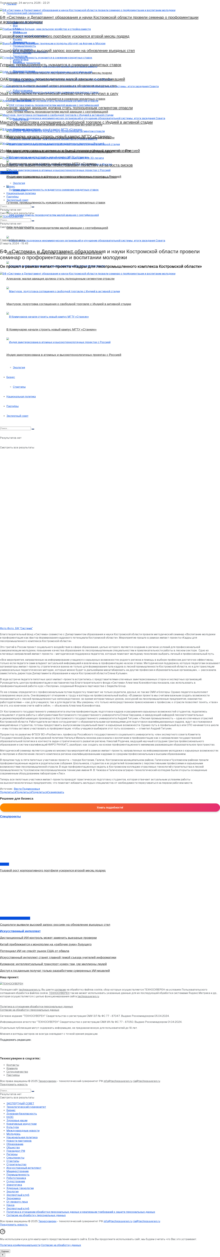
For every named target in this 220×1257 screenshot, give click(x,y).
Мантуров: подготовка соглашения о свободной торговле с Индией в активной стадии (76, 122)
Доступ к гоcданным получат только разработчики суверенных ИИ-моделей (55, 970)
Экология (19, 183)
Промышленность (17, 1174)
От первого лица (17, 1201)
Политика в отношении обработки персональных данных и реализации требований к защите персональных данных (80, 1211)
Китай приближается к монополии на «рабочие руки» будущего (46, 944)
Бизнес (10, 186)
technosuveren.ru (29, 989)
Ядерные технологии (20, 1188)
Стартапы (19, 189)
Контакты (12, 1065)
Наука (10, 1205)
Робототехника (16, 1178)
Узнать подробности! (110, 807)
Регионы (12, 1154)
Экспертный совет (17, 200)
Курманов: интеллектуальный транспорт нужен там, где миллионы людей (53, 964)
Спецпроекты (15, 1157)
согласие (60, 989)
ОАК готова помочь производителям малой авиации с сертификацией (62, 79)
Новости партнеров (19, 1140)
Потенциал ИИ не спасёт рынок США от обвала (34, 951)
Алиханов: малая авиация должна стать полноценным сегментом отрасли (66, 108)
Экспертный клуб (17, 1195)
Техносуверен (47, 1081)
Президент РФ (15, 1150)
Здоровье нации (16, 1120)
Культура (12, 1127)
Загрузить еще (9, 172)
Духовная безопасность (21, 1113)
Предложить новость (14, 1084)
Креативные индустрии (15, 918)
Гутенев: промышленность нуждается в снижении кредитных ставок (60, 65)
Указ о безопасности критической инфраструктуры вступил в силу (59, 93)
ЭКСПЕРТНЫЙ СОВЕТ (20, 1103)
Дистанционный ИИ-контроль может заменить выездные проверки (48, 937)
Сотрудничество (17, 1071)
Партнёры (12, 196)
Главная (5, 240)
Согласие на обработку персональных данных (29, 1010)
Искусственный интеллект (23, 1167)
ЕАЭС (10, 1117)
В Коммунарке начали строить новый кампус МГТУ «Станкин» (56, 136)
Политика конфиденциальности (20, 1245)
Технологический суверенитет (26, 1106)
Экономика (13, 1198)
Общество (13, 1147)
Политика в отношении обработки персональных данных (36, 1006)
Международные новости (22, 1130)
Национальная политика (21, 193)
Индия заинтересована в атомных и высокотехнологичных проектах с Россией (70, 151)
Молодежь (18, 240)
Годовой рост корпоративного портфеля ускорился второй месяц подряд (64, 36)
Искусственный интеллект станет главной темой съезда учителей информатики (58, 957)
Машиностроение (17, 1171)
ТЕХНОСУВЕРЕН (59, 993)
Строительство (16, 1164)
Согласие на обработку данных (61, 1245)
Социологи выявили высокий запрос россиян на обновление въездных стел (67, 50)
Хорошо (5, 1251)
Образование (14, 1144)
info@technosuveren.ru (118, 1081)
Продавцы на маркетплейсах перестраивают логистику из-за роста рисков (66, 165)
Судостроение (15, 1181)
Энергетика (14, 1184)
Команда (12, 1068)
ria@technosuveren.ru (146, 1081)
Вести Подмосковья (27, 788)
